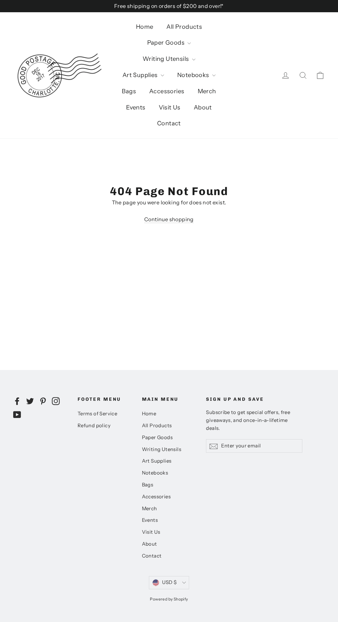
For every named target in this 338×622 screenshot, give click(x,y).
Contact (169, 123)
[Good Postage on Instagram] (56, 400)
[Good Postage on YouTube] (17, 414)
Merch (207, 91)
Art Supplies (140, 75)
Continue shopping (169, 219)
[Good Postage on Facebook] (17, 400)
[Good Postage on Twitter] (30, 400)
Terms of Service (97, 414)
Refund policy (94, 426)
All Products (184, 26)
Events (135, 107)
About (203, 107)
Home (144, 26)
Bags (129, 91)
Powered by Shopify (169, 599)
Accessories (166, 91)
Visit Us (170, 107)
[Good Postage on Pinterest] (43, 400)
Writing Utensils (166, 58)
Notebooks (194, 75)
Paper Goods (166, 42)
